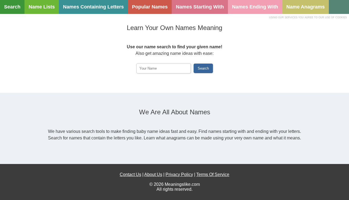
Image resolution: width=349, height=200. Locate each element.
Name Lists (42, 7)
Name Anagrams (305, 7)
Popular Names (150, 7)
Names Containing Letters (93, 7)
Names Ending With (255, 7)
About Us (153, 174)
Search (12, 7)
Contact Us (130, 174)
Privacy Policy (179, 174)
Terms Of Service (212, 174)
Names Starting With (200, 7)
